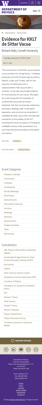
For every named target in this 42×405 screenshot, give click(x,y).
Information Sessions (13, 204)
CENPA (7, 268)
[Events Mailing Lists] (29, 349)
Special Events (10, 221)
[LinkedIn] (14, 349)
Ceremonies (9, 178)
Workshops (9, 233)
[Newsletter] (36, 349)
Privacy (21, 383)
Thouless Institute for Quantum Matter (18, 324)
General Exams (10, 200)
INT (5, 293)
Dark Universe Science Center (17, 273)
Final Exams (9, 195)
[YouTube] (21, 349)
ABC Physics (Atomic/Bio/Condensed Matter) (20, 251)
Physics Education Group (15, 318)
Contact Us (21, 395)
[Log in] (32, 3)
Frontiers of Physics (12, 281)
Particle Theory (24, 150)
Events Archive (21, 33)
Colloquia (8, 183)
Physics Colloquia (11, 309)
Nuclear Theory (11, 297)
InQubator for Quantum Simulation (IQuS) (19, 287)
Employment (21, 392)
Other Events (9, 301)
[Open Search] (39, 3)
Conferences (9, 187)
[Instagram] (6, 349)
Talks (6, 229)
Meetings (8, 212)
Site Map (21, 388)
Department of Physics (14, 11)
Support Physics (23, 341)
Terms (21, 386)
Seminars (17, 141)
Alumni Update (21, 390)
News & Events (10, 33)
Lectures (8, 208)
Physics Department (13, 314)
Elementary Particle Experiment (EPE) (20, 277)
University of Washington (17, 400)
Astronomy (9, 264)
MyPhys (25, 3)
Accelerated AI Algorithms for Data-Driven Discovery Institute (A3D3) (19, 259)
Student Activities (11, 225)
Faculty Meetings (11, 191)
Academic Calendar (12, 174)
